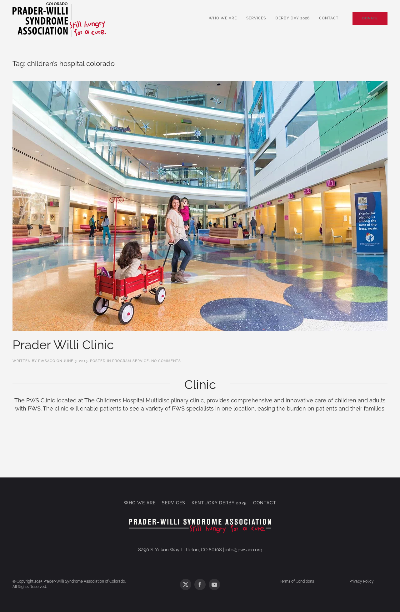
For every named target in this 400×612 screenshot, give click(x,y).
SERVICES (173, 502)
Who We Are (223, 18)
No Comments (166, 361)
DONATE (370, 18)
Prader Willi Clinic (63, 344)
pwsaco (46, 361)
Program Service (130, 361)
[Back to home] (59, 18)
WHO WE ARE (140, 502)
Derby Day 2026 (292, 18)
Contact (328, 18)
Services (256, 18)
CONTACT (264, 502)
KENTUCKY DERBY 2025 (219, 502)
